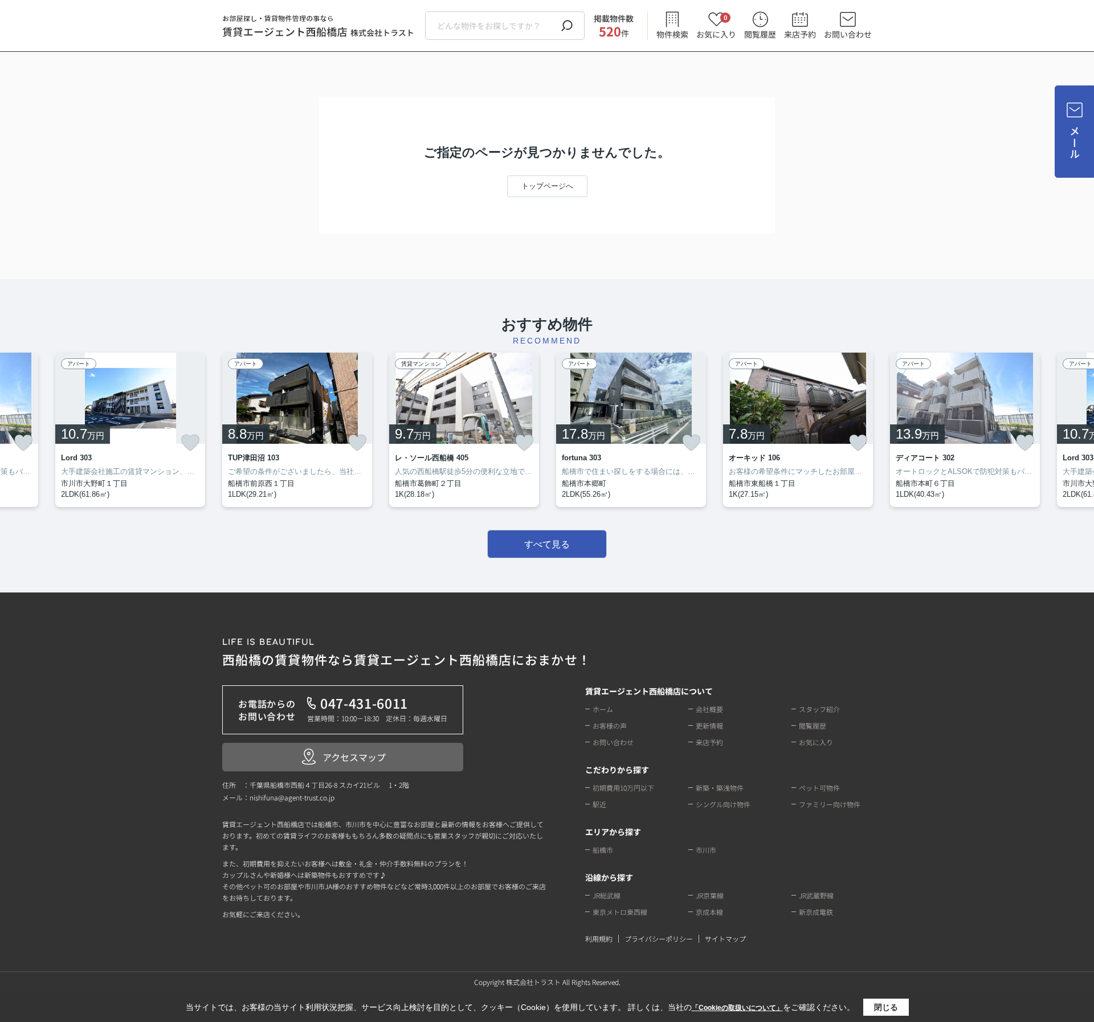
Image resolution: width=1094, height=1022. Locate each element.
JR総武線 (607, 895)
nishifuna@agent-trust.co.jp (292, 797)
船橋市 (603, 850)
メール (1074, 143)
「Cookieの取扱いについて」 (737, 1008)
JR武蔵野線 (816, 895)
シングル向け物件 (723, 804)
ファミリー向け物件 (829, 804)
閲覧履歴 (760, 34)
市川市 (706, 850)
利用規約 (599, 938)
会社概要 (709, 709)
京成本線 (709, 912)
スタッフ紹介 (819, 709)
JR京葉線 (710, 895)
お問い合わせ (848, 34)
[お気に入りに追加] (23, 442)
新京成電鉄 (816, 912)
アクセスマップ (354, 757)
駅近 (599, 804)
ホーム (603, 709)
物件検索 (672, 34)
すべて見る (547, 544)
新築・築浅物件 (720, 787)
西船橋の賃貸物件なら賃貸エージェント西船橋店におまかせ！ (406, 653)
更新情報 (709, 725)
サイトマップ (725, 938)
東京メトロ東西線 (620, 912)
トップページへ (547, 186)
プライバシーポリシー (658, 938)
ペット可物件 (819, 787)
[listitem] (297, 430)
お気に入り (716, 26)
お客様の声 (610, 725)
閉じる (886, 1007)
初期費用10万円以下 (623, 787)
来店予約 (800, 34)
